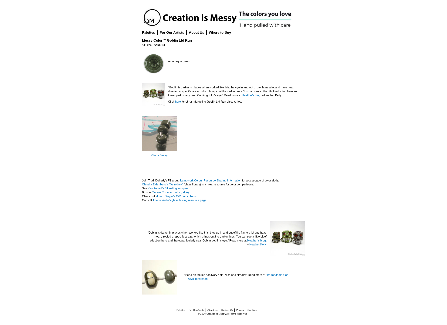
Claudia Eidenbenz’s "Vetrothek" (162, 184)
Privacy (240, 310)
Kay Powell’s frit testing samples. (168, 188)
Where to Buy (220, 32)
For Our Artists (172, 32)
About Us (196, 32)
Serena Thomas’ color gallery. (171, 192)
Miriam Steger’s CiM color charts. (176, 196)
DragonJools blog (277, 275)
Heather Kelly (258, 244)
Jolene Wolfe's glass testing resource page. (179, 200)
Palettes (148, 32)
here (178, 101)
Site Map (252, 310)
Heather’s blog (251, 95)
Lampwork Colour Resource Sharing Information (210, 180)
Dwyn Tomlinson (197, 279)
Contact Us (227, 310)
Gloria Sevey (159, 155)
